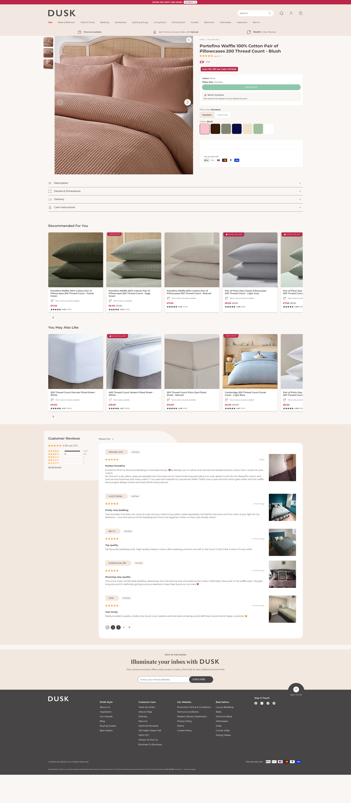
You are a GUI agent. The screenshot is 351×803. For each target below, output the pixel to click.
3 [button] (118, 627)
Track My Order (146, 707)
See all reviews (54, 467)
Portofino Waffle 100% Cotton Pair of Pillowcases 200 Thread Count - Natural (189, 292)
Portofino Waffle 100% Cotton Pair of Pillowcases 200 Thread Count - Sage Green (129, 293)
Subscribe (198, 679)
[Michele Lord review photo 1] (282, 467)
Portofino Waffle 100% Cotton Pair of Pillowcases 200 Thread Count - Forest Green (72, 293)
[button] (206, 56)
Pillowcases (214, 39)
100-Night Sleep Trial (149, 730)
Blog (102, 721)
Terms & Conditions (188, 712)
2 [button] (113, 627)
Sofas (219, 726)
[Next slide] (53, 317)
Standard (208, 116)
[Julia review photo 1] (282, 609)
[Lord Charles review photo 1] (282, 507)
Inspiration (105, 712)
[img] (111, 459)
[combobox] (255, 13)
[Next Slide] (187, 102)
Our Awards (106, 716)
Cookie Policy (184, 730)
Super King (224, 116)
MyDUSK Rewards (148, 726)
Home (202, 39)
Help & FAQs (145, 712)
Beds (218, 712)
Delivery (142, 716)
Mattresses (222, 721)
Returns (142, 721)
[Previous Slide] (60, 102)
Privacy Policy (184, 721)
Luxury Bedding (224, 707)
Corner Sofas (223, 730)
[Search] (270, 13)
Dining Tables (223, 735)
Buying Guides (108, 726)
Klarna (180, 726)
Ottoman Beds (224, 716)
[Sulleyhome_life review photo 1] (282, 574)
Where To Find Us (148, 740)
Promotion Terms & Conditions (194, 707)
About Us (105, 707)
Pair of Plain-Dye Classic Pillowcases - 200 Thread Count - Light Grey (246, 292)
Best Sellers (106, 730)
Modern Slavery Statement (192, 716)
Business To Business (150, 744)
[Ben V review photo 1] (282, 542)
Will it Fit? (143, 735)
